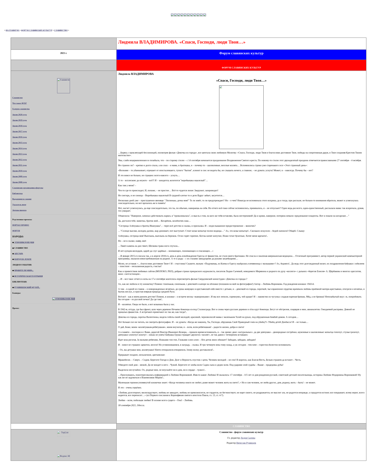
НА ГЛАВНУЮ (13, 30)
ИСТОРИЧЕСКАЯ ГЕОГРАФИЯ (28, 276)
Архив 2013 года (19, 154)
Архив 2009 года (19, 176)
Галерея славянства (21, 109)
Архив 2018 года (19, 126)
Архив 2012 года (19, 159)
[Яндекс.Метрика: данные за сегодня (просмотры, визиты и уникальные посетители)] (63, 456)
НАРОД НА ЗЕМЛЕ (23, 259)
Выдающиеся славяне (22, 199)
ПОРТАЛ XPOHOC (20, 225)
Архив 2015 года (19, 143)
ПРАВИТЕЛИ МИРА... (24, 270)
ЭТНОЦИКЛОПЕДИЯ (24, 242)
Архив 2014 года (19, 148)
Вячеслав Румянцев (246, 443)
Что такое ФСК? (19, 103)
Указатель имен (19, 204)
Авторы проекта (19, 210)
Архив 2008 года (19, 182)
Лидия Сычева (247, 438)
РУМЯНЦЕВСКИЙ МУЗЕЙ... (27, 287)
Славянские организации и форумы (27, 188)
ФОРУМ (16, 231)
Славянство (17, 98)
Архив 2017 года (19, 131)
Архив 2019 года (19, 120)
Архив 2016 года (19, 137)
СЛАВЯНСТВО (61, 30)
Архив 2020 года (19, 114)
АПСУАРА (18, 253)
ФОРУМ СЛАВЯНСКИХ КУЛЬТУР (36, 30)
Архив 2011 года (19, 165)
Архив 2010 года (19, 171)
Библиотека (17, 193)
